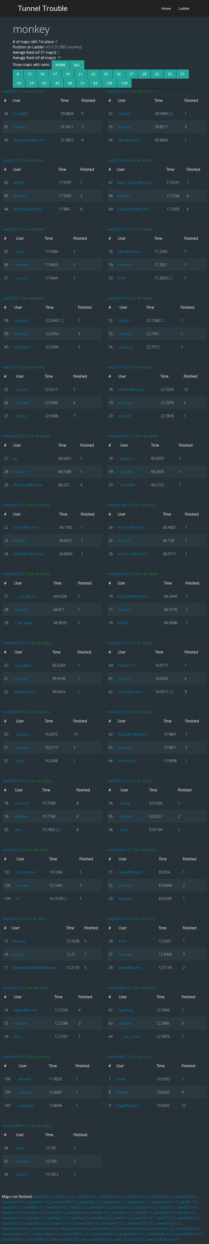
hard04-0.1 (56, 1212)
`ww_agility (23, 665)
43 (57, 83)
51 (83, 83)
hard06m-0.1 (56, 1218)
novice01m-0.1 (15, 711)
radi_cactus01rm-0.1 (163, 1239)
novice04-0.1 (38, 1239)
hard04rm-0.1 (122, 1212)
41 (44, 83)
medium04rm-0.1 (45, 1234)
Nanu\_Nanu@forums (134, 182)
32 (157, 74)
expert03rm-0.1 (164, 1201)
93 (95, 83)
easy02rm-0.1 (118, 229)
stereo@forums (131, 389)
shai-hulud (126, 760)
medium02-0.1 (15, 436)
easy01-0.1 (42, 1196)
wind (122, 941)
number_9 (126, 665)
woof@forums (130, 967)
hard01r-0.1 (34, 1207)
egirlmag (126, 1010)
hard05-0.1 (144, 1212)
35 (182, 74)
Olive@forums (129, 140)
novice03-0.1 (13, 918)
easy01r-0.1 (12, 91)
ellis (18, 829)
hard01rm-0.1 (57, 1207)
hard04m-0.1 (77, 1212)
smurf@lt (20, 113)
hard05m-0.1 (165, 1212)
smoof (21, 389)
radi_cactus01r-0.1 (130, 1239)
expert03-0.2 (89, 1201)
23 (93, 74)
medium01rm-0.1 (16, 1228)
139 (109, 83)
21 (81, 74)
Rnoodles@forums (133, 734)
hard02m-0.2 (100, 1207)
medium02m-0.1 (121, 436)
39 (32, 83)
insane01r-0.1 (62, 1223)
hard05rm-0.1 (13, 1218)
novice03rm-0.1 (120, 987)
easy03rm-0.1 (118, 367)
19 (68, 74)
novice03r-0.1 (14, 987)
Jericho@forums (131, 527)
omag (125, 803)
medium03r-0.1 (131, 1228)
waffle (124, 320)
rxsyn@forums (129, 691)
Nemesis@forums (28, 209)
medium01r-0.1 (169, 1223)
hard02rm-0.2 (145, 1207)
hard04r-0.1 (99, 1212)
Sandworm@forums (29, 140)
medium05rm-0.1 (75, 1234)
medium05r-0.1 (15, 642)
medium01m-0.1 (141, 1223)
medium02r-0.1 (45, 1228)
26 (119, 74)
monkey (19, 126)
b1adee (22, 734)
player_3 (126, 347)
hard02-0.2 (79, 1207)
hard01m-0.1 (12, 1207)
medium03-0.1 (15, 505)
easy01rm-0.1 (118, 91)
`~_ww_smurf (129, 1036)
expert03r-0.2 (139, 1201)
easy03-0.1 (11, 298)
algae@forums (26, 1010)
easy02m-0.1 (117, 160)
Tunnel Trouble (43, 8)
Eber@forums (129, 251)
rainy (20, 760)
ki (18, 898)
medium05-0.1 (15, 573)
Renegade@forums (133, 596)
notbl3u (124, 113)
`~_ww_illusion (25, 596)
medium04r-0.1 (120, 505)
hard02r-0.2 (122, 1207)
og (15, 458)
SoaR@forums (130, 872)
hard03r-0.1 (11, 1212)
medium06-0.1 (104, 1234)
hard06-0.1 (35, 1218)
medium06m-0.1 (131, 1234)
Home (166, 8)
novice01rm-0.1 (15, 780)
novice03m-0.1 (119, 918)
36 (19, 83)
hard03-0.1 (167, 1207)
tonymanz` (23, 347)
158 (124, 83)
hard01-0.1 (188, 1201)
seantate (21, 320)
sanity (20, 415)
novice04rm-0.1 (15, 1125)
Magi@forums (127, 1105)
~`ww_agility (23, 622)
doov (20, 251)
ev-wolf (24, 1079)
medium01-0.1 (114, 1223)
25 (106, 74)
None (61, 65)
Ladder (184, 8)
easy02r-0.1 (12, 229)
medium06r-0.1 (159, 1234)
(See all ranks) (34, 91)
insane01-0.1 (12, 1223)
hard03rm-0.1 (34, 1212)
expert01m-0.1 (110, 1196)
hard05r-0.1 (187, 1212)
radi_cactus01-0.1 (64, 1239)
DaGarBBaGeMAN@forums (34, 967)
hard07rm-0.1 (188, 1218)
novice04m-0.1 (15, 1056)
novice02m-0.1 (14, 1239)
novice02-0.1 (117, 780)
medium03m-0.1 (103, 1228)
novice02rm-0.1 (120, 849)
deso (18, 1036)
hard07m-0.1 (144, 1218)
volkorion (26, 1105)
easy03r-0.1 (12, 367)
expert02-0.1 (185, 1196)
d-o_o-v (22, 278)
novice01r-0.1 (118, 711)
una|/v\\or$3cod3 (132, 553)
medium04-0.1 (188, 1228)
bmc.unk (22, 803)
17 (55, 74)
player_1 (127, 458)
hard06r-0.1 (78, 1218)
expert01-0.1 (85, 1196)
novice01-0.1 (117, 642)
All (77, 65)
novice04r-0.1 (118, 1056)
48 (70, 83)
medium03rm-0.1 (160, 1228)
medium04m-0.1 (15, 1234)
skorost (124, 415)
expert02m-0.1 (14, 1201)
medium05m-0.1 (121, 573)
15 (30, 74)
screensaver (26, 872)
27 (131, 74)
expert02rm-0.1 (64, 1201)
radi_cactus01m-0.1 (97, 1239)
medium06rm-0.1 (188, 1234)
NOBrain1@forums (28, 553)
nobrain (125, 898)
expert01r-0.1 (135, 1196)
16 (42, 74)
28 (144, 74)
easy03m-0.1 (117, 298)
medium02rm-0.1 (73, 1228)
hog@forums (25, 691)
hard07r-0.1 (166, 1218)
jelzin (122, 278)
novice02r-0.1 (14, 849)
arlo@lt (19, 182)
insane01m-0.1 (37, 1223)
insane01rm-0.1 (87, 1223)
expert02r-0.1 (39, 1201)
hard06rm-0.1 (101, 1218)
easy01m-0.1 (63, 1196)
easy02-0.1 (11, 160)
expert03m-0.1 (114, 1201)
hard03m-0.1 (188, 1207)
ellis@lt (123, 622)
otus (124, 829)
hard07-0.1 (123, 1218)
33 (170, 74)
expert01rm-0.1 (161, 1196)
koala (120, 1079)
